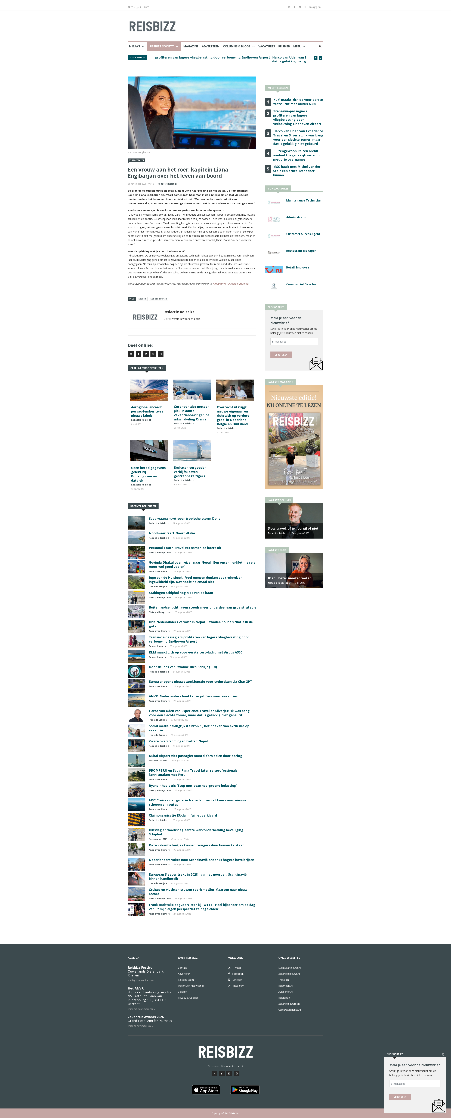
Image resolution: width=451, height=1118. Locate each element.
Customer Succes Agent (303, 234)
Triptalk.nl (283, 979)
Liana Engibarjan (158, 298)
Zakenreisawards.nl (289, 1003)
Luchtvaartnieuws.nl (289, 967)
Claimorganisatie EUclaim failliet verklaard (183, 815)
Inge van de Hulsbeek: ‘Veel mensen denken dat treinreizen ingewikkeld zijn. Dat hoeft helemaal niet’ (195, 579)
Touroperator (136, 160)
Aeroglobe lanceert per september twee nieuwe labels (147, 411)
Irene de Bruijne (158, 586)
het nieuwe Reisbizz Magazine (230, 283)
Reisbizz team (186, 979)
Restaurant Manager (301, 251)
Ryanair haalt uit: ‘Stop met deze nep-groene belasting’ (193, 785)
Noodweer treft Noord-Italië (172, 533)
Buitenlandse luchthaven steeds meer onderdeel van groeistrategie (202, 607)
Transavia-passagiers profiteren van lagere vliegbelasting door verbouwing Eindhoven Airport (297, 117)
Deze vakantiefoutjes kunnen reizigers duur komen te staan (196, 845)
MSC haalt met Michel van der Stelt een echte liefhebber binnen (296, 170)
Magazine (190, 46)
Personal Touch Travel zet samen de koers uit (185, 548)
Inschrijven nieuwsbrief (191, 985)
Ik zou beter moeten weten (289, 578)
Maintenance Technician (304, 200)
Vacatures (266, 46)
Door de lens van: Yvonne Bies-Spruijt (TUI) (183, 667)
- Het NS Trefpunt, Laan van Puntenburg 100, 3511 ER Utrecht (150, 996)
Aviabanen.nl (285, 991)
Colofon (182, 991)
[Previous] (315, 58)
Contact (182, 967)
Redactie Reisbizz (168, 183)
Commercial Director (301, 284)
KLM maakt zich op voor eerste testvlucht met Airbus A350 (195, 652)
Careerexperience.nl (289, 1009)
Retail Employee (297, 267)
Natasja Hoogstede (160, 552)
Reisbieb (284, 46)
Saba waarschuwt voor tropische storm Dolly (184, 518)
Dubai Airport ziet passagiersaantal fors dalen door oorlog (195, 756)
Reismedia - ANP (158, 760)
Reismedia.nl (285, 985)
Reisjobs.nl (284, 997)
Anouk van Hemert (159, 571)
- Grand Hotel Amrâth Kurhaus (150, 1019)
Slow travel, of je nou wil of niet (293, 528)
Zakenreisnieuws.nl (289, 973)
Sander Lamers (157, 646)
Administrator (296, 217)
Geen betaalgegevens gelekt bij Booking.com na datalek (148, 474)
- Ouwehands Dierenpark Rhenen (145, 971)
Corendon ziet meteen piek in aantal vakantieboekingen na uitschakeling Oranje (191, 412)
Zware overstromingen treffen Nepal (178, 741)
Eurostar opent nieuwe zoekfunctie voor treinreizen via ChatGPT (200, 681)
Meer (297, 46)
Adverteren (211, 46)
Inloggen (315, 7)
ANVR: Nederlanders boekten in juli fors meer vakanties (193, 696)
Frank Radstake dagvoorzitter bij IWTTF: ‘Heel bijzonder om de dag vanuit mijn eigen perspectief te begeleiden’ (202, 907)
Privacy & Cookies (188, 997)
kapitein (142, 298)
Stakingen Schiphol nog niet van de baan (181, 593)
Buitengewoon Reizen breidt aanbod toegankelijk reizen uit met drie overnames (218, 57)
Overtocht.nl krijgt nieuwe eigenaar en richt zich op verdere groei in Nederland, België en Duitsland (233, 415)
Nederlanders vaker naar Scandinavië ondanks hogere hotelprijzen (201, 860)
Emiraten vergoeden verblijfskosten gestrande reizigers (190, 471)
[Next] (320, 58)
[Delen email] (153, 354)
